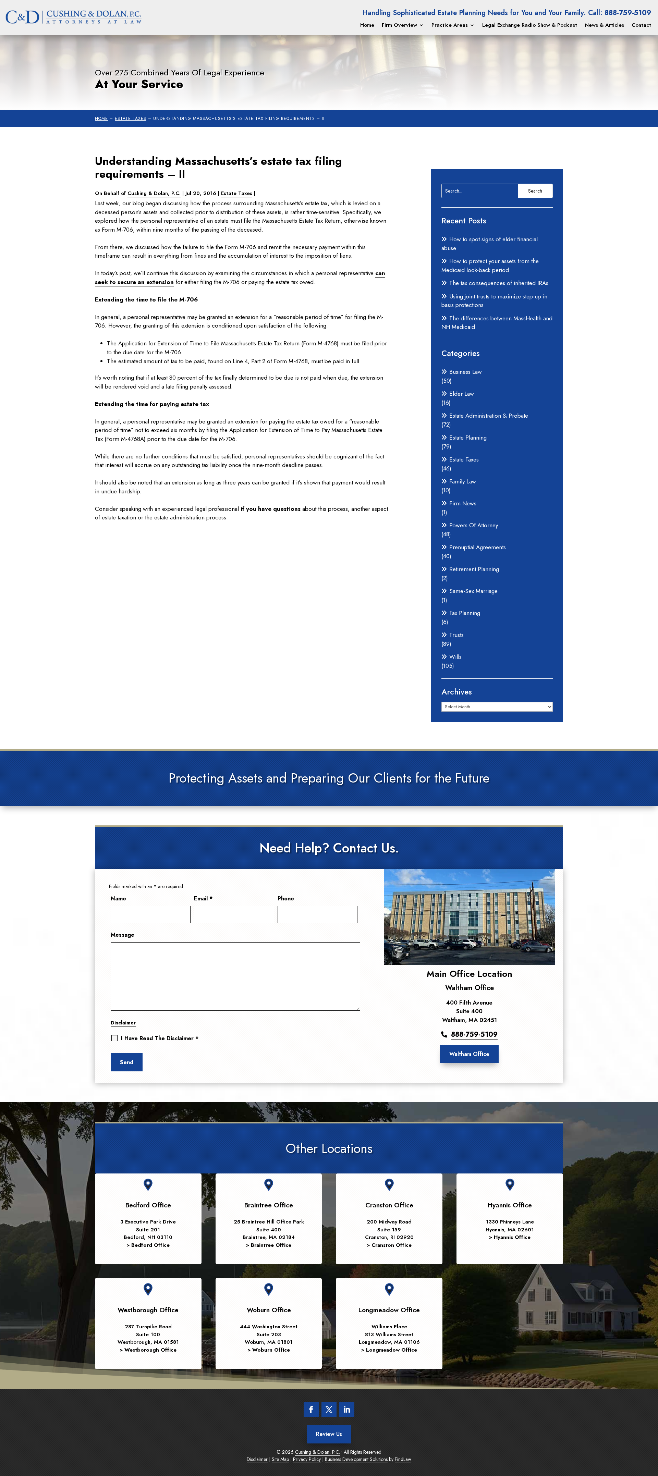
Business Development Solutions (356, 1459)
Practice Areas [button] (449, 25)
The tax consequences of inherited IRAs (498, 283)
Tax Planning (464, 613)
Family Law (462, 481)
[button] (648, 1466)
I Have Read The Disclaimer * (159, 1038)
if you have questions (271, 509)
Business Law (465, 372)
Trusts (456, 635)
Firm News (462, 503)
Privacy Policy (307, 1459)
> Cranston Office (389, 1245)
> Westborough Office (148, 1350)
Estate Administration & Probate (488, 415)
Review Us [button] (329, 1434)
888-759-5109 (628, 13)
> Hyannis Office (510, 1237)
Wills (455, 657)
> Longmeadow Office (389, 1350)
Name (118, 898)
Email (203, 898)
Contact (641, 25)
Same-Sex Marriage (473, 591)
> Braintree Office (268, 1245)
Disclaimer (123, 1022)
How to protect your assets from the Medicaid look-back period (490, 265)
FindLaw (403, 1459)
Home (367, 25)
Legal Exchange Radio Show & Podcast (529, 25)
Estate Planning (468, 437)
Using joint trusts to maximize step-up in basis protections (494, 300)
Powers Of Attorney (473, 525)
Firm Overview (399, 25)
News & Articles (604, 25)
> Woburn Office (268, 1350)
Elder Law (461, 394)
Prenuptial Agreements (477, 547)
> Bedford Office (148, 1245)
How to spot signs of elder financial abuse (489, 243)
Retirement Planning (474, 569)
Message (122, 935)
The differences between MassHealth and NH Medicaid (496, 322)
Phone (286, 898)
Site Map (280, 1459)
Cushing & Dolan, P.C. (154, 193)
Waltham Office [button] (469, 1054)
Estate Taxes (236, 193)
